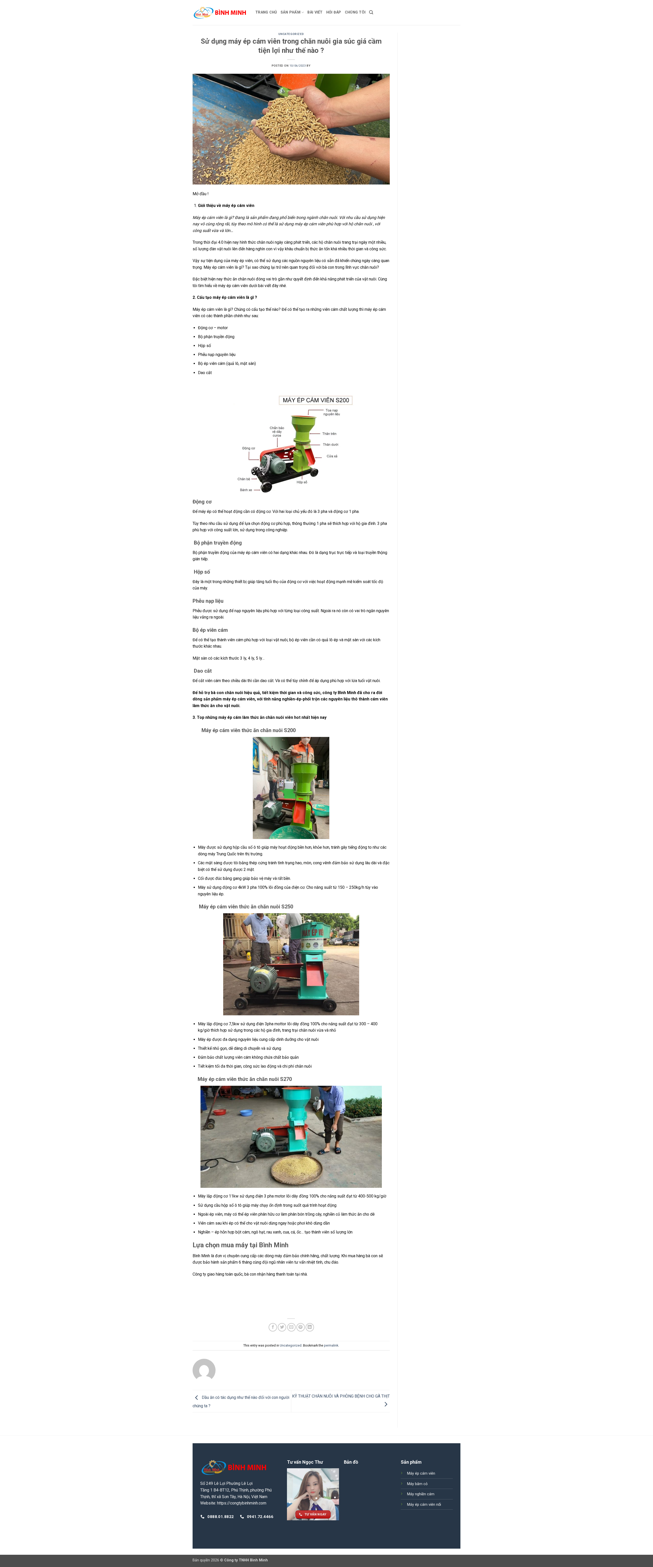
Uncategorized (291, 34)
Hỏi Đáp (333, 12)
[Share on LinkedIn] (310, 1327)
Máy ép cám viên (421, 1473)
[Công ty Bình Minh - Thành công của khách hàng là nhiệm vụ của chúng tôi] (220, 12)
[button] (371, 12)
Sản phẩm (290, 12)
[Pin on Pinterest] (300, 1327)
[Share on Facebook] (273, 1327)
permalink (331, 1345)
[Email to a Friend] (291, 1327)
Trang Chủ (266, 12)
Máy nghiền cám (420, 1494)
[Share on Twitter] (282, 1327)
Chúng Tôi (355, 12)
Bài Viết (314, 12)
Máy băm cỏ (417, 1484)
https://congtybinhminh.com (241, 1503)
